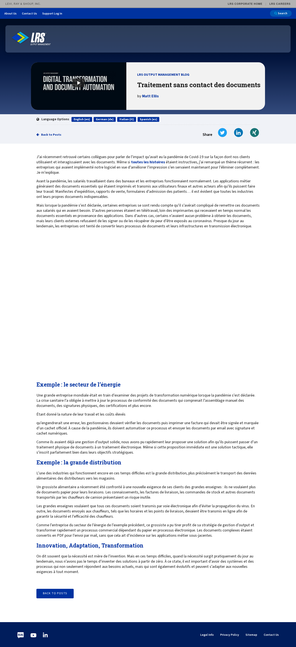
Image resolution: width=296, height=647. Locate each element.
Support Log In (52, 13)
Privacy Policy (229, 635)
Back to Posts (51, 135)
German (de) (105, 119)
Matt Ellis (150, 96)
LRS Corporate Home (245, 4)
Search (282, 13)
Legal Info (207, 635)
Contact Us (29, 13)
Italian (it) (126, 119)
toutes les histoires (148, 162)
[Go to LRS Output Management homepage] (31, 38)
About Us (10, 13)
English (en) (82, 119)
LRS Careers (280, 4)
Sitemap (251, 635)
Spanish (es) (148, 119)
